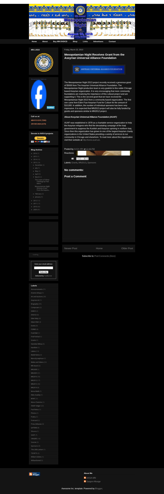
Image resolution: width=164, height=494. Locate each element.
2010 (35, 207)
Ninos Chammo (36, 402)
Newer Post (70, 248)
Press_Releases (36, 424)
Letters (33, 351)
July (36, 168)
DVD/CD (34, 315)
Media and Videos (37, 362)
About (45, 41)
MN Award (34, 366)
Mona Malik (35, 391)
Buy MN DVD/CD (60, 41)
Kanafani (34, 347)
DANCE (33, 311)
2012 (35, 201)
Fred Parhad (35, 337)
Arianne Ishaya (36, 293)
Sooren (33, 442)
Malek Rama (35, 355)
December (39, 165)
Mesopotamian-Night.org (38, 79)
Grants (74, 163)
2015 (35, 156)
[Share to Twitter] (82, 158)
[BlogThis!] (80, 158)
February (38, 194)
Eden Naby (34, 318)
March (37, 177)
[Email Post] (72, 158)
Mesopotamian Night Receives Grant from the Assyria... (42, 188)
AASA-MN (91, 478)
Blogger (98, 488)
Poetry (33, 417)
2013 (35, 162)
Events (33, 326)
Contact (112, 41)
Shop (75, 41)
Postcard (34, 420)
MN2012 (34, 380)
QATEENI (34, 428)
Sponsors (91, 163)
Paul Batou (35, 409)
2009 (35, 210)
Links (85, 41)
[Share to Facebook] (85, 158)
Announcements (36, 289)
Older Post (127, 248)
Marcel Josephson (37, 358)
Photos (33, 413)
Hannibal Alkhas (36, 344)
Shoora (33, 431)
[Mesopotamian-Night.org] (38, 108)
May (36, 171)
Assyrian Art (35, 300)
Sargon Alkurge (93, 481)
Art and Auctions (37, 297)
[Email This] (77, 158)
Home (34, 41)
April (37, 174)
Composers (35, 307)
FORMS (33, 329)
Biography (34, 304)
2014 (35, 159)
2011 (35, 204)
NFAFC (33, 399)
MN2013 (82, 163)
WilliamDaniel (36, 460)
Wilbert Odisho (36, 457)
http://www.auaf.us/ (91, 140)
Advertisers (98, 41)
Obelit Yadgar (35, 406)
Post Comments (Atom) (104, 256)
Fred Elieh (34, 333)
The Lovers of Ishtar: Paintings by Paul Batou (42, 181)
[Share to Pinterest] (87, 158)
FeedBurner (48, 276)
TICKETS (34, 453)
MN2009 (34, 373)
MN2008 (34, 369)
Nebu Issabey (35, 395)
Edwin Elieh (35, 322)
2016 (35, 153)
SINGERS (34, 439)
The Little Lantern (37, 450)
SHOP (33, 435)
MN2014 (34, 388)
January (38, 197)
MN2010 (34, 377)
